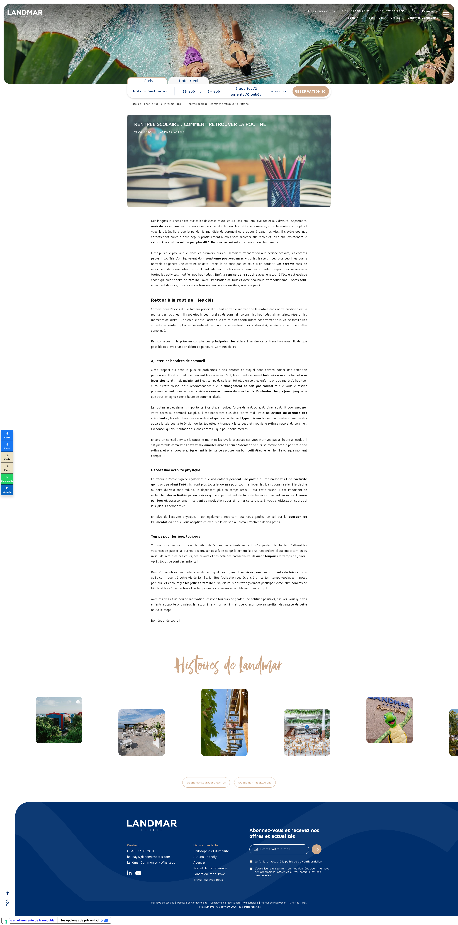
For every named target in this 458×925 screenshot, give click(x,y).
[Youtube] (138, 875)
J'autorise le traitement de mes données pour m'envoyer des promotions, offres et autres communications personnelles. (293, 872)
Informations (172, 103)
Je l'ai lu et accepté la (288, 861)
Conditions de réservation (225, 902)
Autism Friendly (205, 857)
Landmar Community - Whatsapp (151, 862)
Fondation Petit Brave (209, 874)
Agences (199, 862)
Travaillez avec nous (208, 879)
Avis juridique (250, 902)
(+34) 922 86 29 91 (356, 11)
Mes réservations (321, 11)
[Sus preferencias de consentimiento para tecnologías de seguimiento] (6, 921)
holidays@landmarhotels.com (148, 857)
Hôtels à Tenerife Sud (145, 103)
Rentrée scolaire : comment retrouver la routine (218, 103)
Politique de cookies (162, 902)
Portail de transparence (210, 868)
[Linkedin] (129, 875)
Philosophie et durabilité (211, 851)
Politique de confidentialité (192, 902)
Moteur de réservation (273, 902)
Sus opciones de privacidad (79, 920)
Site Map (294, 902)
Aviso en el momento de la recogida (29, 920)
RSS (304, 902)
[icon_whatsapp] (413, 11)
